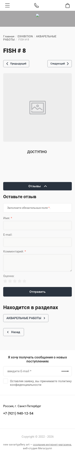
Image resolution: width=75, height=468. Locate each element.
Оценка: (8, 276)
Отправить (37, 292)
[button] (7, 5)
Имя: (7, 218)
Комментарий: (14, 251)
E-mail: (7, 234)
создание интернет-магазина (52, 444)
